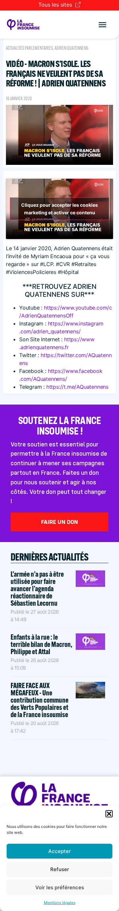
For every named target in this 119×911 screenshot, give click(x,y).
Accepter (59, 851)
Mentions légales (59, 902)
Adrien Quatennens (71, 48)
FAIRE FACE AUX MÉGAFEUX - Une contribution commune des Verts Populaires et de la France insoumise (39, 700)
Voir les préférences (59, 887)
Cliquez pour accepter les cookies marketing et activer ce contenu (59, 208)
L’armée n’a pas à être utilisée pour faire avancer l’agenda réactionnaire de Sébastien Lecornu (37, 588)
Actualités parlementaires (29, 48)
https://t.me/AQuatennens (77, 386)
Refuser (59, 869)
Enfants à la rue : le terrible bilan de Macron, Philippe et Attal (41, 644)
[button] (109, 813)
